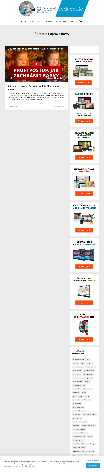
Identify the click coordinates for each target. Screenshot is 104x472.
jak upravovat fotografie (80, 422)
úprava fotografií (77, 455)
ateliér (88, 360)
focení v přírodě (87, 378)
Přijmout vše (93, 465)
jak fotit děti (76, 400)
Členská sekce (84, 21)
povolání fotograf (78, 444)
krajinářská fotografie (79, 429)
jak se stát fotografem (89, 415)
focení (82, 363)
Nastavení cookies (93, 461)
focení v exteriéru (88, 374)
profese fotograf (90, 444)
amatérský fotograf (78, 360)
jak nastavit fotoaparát (79, 411)
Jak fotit (40, 21)
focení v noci (76, 378)
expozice (75, 363)
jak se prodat (76, 415)
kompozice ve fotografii (88, 425)
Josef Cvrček (14, 106)
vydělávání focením (78, 451)
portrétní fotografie (78, 440)
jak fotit (87, 396)
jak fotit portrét (77, 404)
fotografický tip (77, 389)
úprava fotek (90, 451)
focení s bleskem (89, 371)
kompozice (76, 425)
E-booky (49, 21)
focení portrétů (77, 371)
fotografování (88, 389)
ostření (90, 436)
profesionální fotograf (79, 447)
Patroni (72, 21)
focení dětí (90, 363)
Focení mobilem (27, 21)
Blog (16, 21)
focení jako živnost (78, 367)
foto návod (76, 393)
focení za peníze (77, 382)
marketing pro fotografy (80, 433)
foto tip (84, 393)
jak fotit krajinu (86, 400)
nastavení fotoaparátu (79, 436)
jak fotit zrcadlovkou (78, 407)
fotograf (87, 382)
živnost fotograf (89, 455)
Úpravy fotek (61, 21)
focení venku (76, 374)
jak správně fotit (77, 418)
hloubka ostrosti (77, 396)
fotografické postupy (79, 385)
